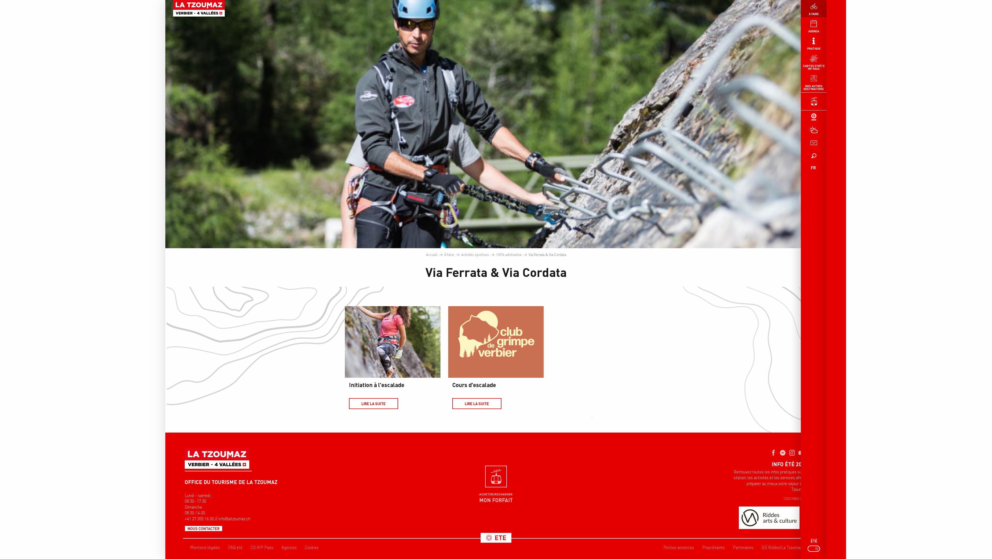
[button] (814, 155)
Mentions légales (205, 547)
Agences (289, 547)
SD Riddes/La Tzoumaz (782, 547)
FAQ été (235, 547)
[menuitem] (199, 8)
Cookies (312, 547)
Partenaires (743, 547)
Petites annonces (678, 547)
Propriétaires (713, 547)
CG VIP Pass (262, 547)
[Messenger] (782, 453)
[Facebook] (773, 453)
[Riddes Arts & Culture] (769, 518)
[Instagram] (792, 453)
